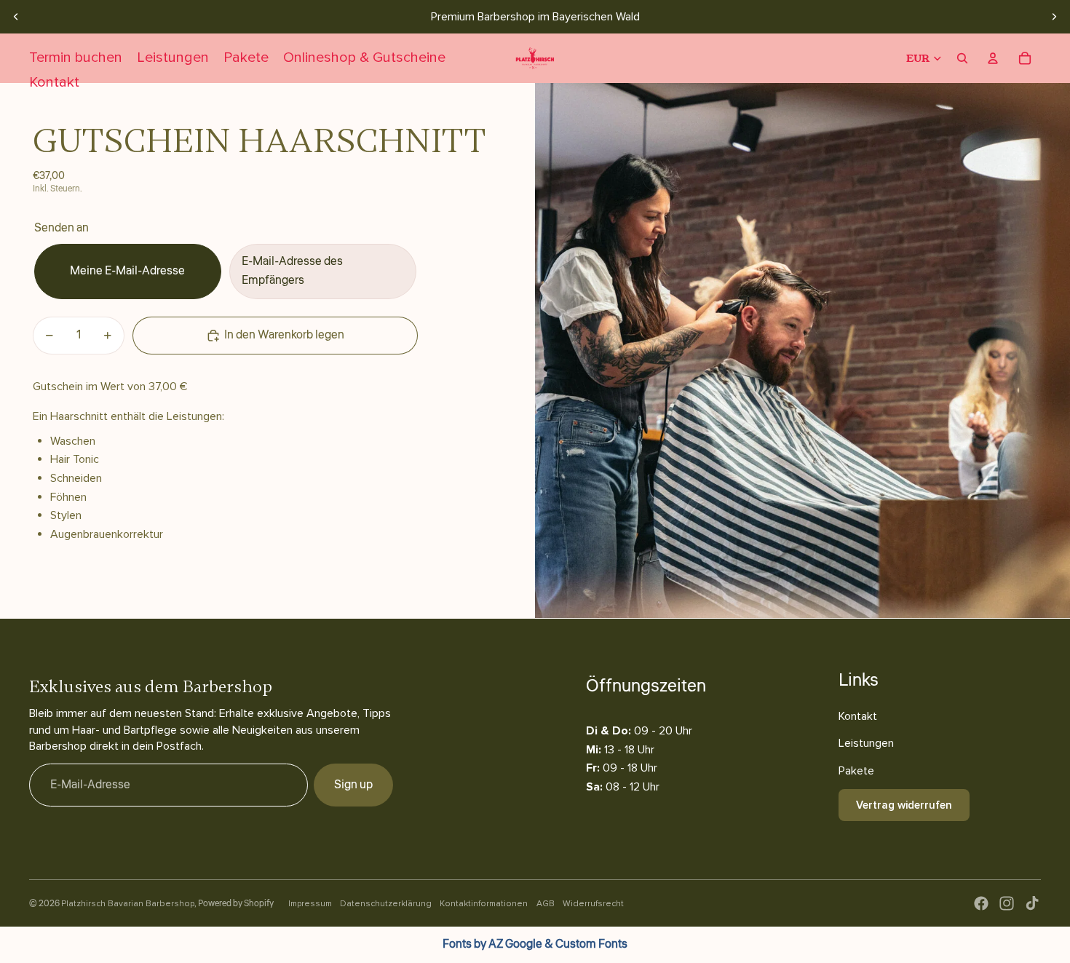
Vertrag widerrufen (904, 805)
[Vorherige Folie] (16, 17)
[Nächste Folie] (1054, 17)
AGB (545, 903)
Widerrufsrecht (593, 903)
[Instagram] (1006, 903)
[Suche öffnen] (962, 58)
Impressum (310, 903)
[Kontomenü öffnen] (993, 58)
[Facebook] (981, 903)
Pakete (856, 771)
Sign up (353, 785)
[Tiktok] (1032, 903)
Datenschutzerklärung (386, 903)
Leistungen (866, 743)
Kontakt (858, 716)
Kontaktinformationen (484, 903)
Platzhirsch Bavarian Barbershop (127, 903)
